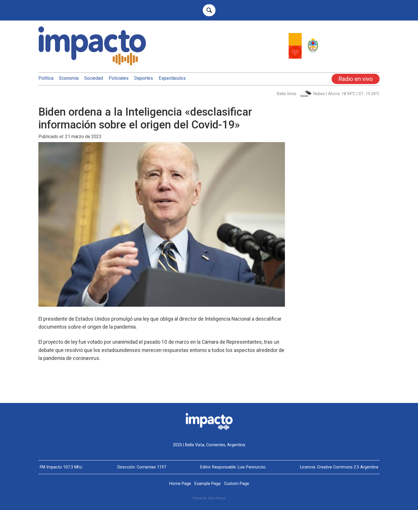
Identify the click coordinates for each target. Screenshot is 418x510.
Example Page (207, 483)
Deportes (143, 78)
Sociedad (93, 78)
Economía (68, 78)
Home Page (180, 483)
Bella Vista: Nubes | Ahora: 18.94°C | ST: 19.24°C (328, 93)
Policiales (119, 78)
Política (45, 78)
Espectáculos (172, 78)
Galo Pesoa (216, 498)
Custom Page (236, 483)
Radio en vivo (355, 78)
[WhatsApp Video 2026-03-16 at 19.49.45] (334, 57)
